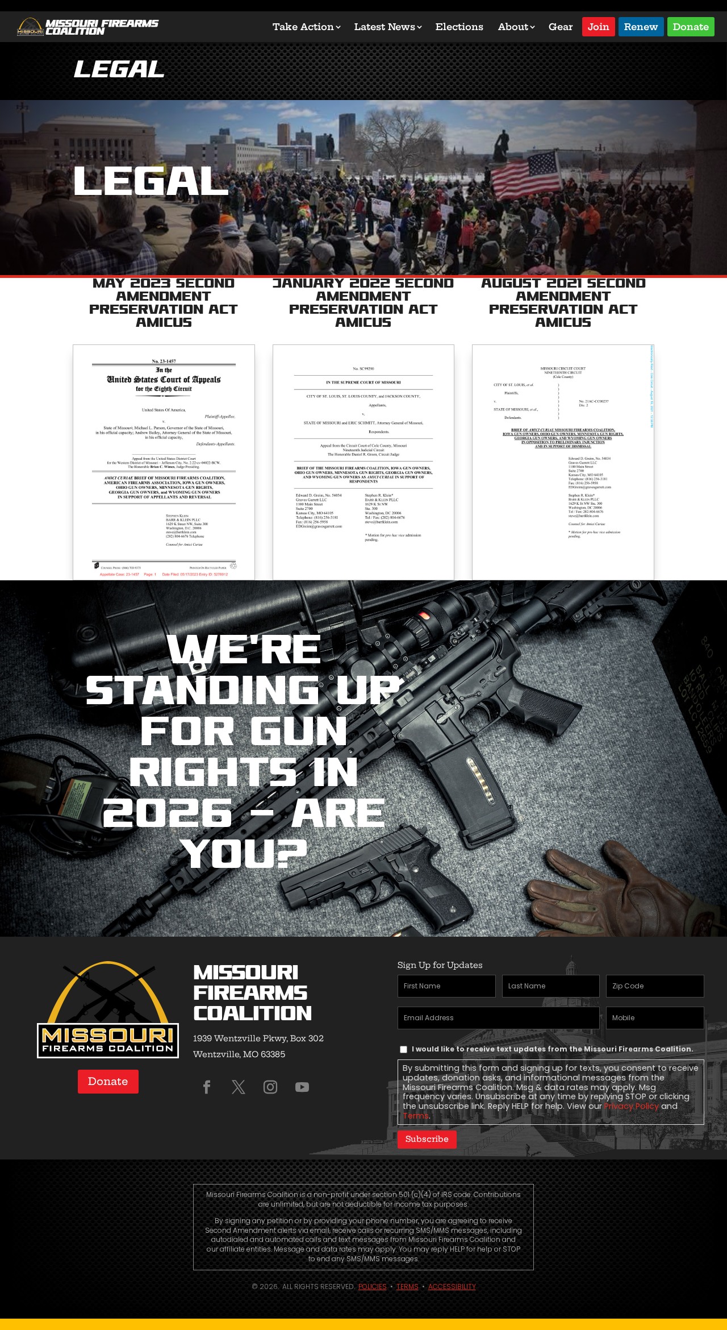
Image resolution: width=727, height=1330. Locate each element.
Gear (561, 26)
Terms (416, 1115)
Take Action (303, 26)
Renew (641, 26)
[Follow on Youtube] (302, 1087)
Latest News (384, 26)
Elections (459, 26)
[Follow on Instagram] (270, 1087)
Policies (372, 1286)
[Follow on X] (238, 1087)
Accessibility (452, 1286)
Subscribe (427, 1139)
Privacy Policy (631, 1106)
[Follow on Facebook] (206, 1087)
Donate (691, 26)
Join (598, 26)
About (513, 26)
